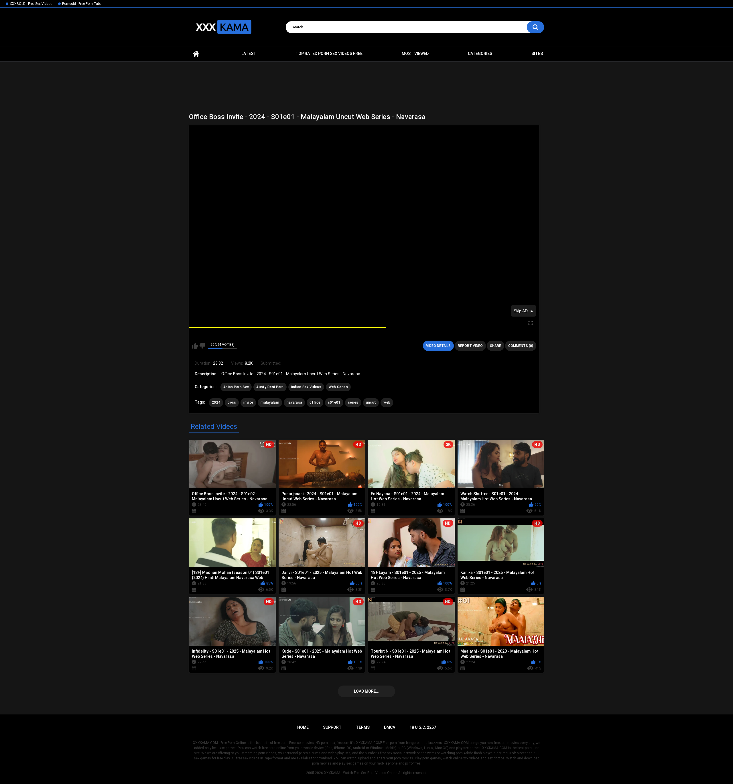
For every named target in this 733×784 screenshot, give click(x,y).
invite (248, 402)
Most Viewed (415, 53)
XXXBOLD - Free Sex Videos (31, 4)
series (353, 402)
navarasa (294, 402)
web (386, 402)
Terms (363, 727)
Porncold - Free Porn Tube (81, 4)
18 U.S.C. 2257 (422, 727)
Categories (480, 53)
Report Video (470, 346)
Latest (248, 53)
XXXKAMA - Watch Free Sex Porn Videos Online (360, 773)
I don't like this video (202, 346)
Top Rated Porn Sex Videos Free (328, 53)
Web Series (338, 387)
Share (495, 346)
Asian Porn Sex (236, 387)
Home (196, 53)
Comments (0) (520, 346)
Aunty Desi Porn (270, 387)
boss (232, 402)
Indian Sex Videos (306, 387)
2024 (216, 402)
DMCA (389, 727)
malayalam (270, 402)
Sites (537, 53)
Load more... (366, 691)
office (315, 402)
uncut (371, 402)
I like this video (195, 346)
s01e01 (334, 402)
